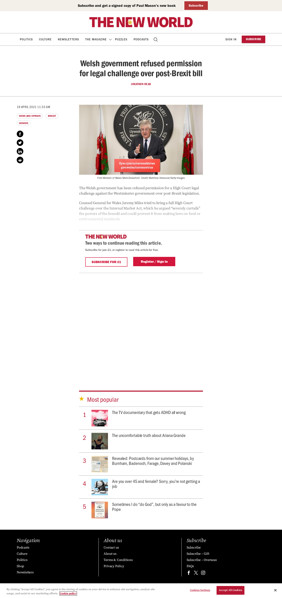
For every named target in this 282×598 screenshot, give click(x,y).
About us (110, 554)
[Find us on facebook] (189, 573)
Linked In (20, 151)
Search (156, 39)
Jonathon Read (141, 84)
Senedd (23, 123)
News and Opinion (29, 115)
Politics (26, 39)
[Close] (275, 590)
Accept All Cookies (230, 590)
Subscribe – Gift (198, 554)
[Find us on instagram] (203, 573)
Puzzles (121, 39)
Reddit (20, 160)
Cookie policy (68, 593)
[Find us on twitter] (196, 573)
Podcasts (141, 39)
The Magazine (96, 39)
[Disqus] (141, 325)
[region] (141, 590)
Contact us (111, 547)
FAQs (190, 566)
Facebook (20, 134)
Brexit (52, 115)
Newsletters (68, 39)
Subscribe (196, 5)
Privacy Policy (114, 566)
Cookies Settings (200, 590)
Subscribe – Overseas (202, 560)
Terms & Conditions (118, 560)
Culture (45, 39)
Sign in (231, 39)
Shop (20, 566)
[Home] (141, 22)
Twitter (20, 142)
